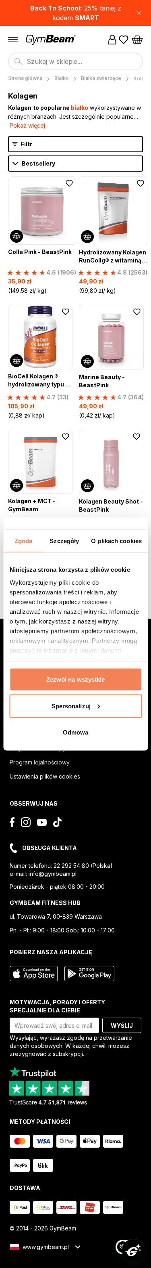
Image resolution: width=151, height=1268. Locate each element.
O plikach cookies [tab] (116, 540)
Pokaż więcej (27, 125)
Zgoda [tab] (23, 540)
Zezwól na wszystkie (75, 679)
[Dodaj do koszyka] (16, 236)
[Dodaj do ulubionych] (69, 183)
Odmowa (76, 732)
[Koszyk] (137, 39)
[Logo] (51, 40)
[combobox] (75, 61)
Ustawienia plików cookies (45, 776)
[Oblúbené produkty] (123, 39)
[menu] (13, 39)
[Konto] (112, 39)
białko (79, 107)
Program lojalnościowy (40, 762)
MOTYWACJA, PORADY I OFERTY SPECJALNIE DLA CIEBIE (57, 1006)
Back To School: (56, 8)
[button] (75, 13)
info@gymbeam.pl (53, 873)
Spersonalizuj (71, 705)
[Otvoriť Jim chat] (133, 1250)
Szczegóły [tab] (64, 540)
